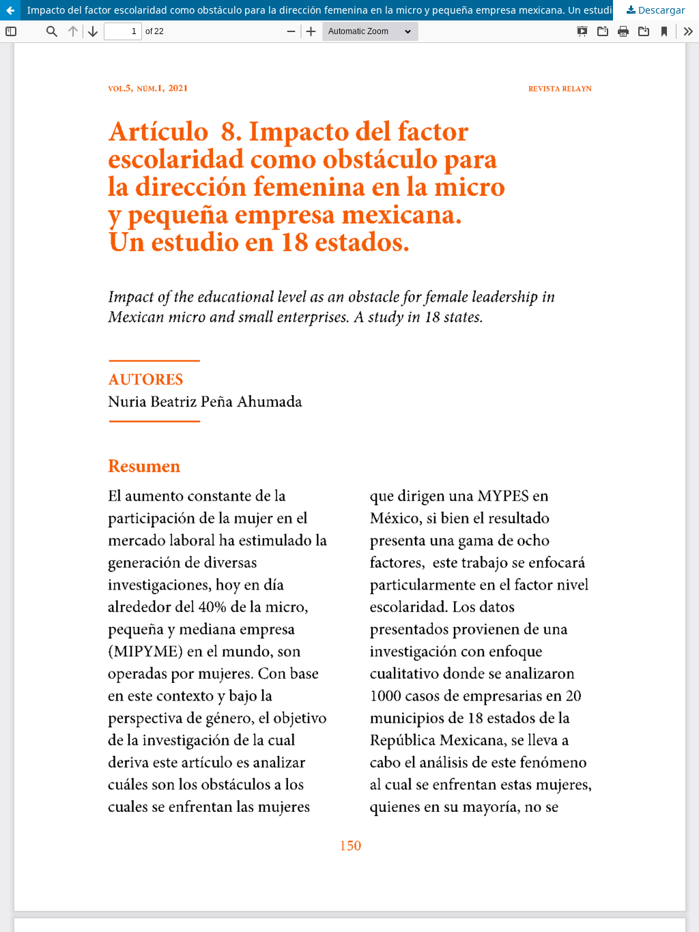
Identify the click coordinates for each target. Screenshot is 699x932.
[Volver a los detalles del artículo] (10, 10)
